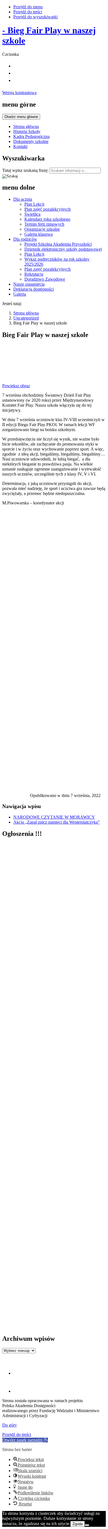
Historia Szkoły (26, 131)
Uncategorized (26, 318)
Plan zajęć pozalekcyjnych (47, 209)
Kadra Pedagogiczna (31, 136)
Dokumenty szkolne (30, 141)
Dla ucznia (22, 199)
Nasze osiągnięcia (29, 284)
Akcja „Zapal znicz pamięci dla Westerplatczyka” (56, 822)
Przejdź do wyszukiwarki (35, 16)
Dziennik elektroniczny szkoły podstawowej (63, 249)
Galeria (19, 294)
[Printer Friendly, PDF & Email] (16, 797)
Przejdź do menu (28, 6)
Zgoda (78, 1524)
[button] (25, 1440)
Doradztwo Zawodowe (44, 279)
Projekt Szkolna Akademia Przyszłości (58, 244)
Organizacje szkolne (42, 229)
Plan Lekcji (34, 204)
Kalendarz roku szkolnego (47, 219)
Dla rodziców (25, 239)
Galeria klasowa (38, 234)
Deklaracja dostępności (33, 289)
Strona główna (26, 126)
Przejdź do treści (27, 11)
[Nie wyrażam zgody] (87, 1525)
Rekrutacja (33, 274)
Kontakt (20, 146)
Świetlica (32, 214)
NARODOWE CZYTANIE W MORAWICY (54, 817)
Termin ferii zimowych (44, 224)
